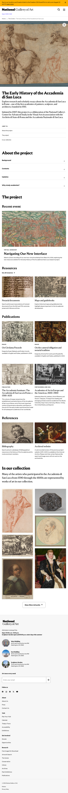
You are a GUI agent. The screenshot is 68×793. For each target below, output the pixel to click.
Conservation (6, 761)
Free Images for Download (10, 751)
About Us (5, 701)
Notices (4, 786)
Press (3, 705)
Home (3, 19)
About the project (7, 130)
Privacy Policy (5, 789)
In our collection (6, 140)
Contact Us (5, 708)
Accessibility (6, 727)
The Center (11, 19)
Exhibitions (5, 730)
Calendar (4, 720)
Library (4, 765)
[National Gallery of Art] (34, 622)
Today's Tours (6, 723)
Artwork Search (7, 754)
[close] (65, 2)
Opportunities (6, 742)
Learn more (10, 4)
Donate (4, 739)
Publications (6, 775)
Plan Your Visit (6, 716)
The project (5, 135)
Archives (4, 768)
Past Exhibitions (7, 772)
